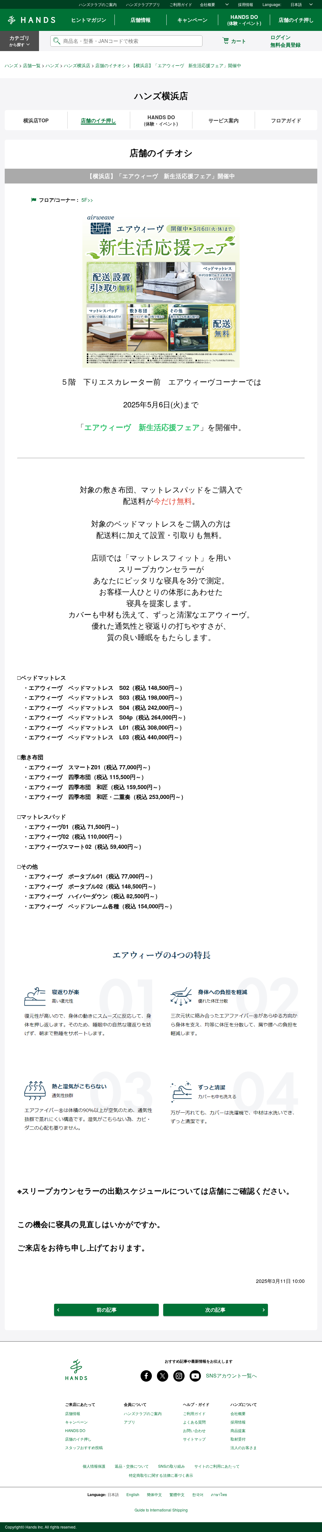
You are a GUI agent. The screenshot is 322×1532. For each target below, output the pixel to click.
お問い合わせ (194, 1430)
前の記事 (107, 1309)
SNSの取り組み (171, 1466)
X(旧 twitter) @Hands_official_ (162, 1376)
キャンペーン (192, 19)
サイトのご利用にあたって (217, 1466)
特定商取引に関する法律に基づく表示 (161, 1475)
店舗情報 (140, 19)
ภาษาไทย (219, 1494)
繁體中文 (177, 1494)
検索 (192, 40)
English (132, 1494)
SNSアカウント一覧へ (231, 1375)
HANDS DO (244, 19)
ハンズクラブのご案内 (98, 4)
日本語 (296, 4)
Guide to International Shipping (161, 1510)
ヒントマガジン (88, 19)
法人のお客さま (243, 1447)
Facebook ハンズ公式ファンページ (146, 1376)
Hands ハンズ (31, 20)
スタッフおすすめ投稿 (84, 1447)
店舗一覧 (32, 65)
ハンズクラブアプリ (143, 4)
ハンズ (11, 65)
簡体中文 (154, 1494)
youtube (195, 1376)
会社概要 (207, 4)
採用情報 (245, 4)
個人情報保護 (94, 1466)
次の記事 (215, 1309)
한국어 (197, 1494)
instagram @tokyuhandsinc (179, 1376)
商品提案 (238, 1430)
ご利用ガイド (180, 4)
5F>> (87, 199)
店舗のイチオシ (110, 65)
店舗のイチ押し (296, 19)
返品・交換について (132, 1466)
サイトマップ (194, 1439)
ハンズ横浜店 (77, 65)
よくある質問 (194, 1421)
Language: (272, 4)
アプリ (129, 1421)
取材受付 (238, 1439)
